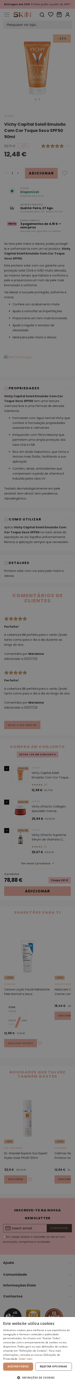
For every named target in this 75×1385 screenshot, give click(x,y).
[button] (37, 1377)
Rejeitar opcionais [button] (53, 1366)
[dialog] (37, 1351)
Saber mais (25, 1359)
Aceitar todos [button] (18, 1366)
